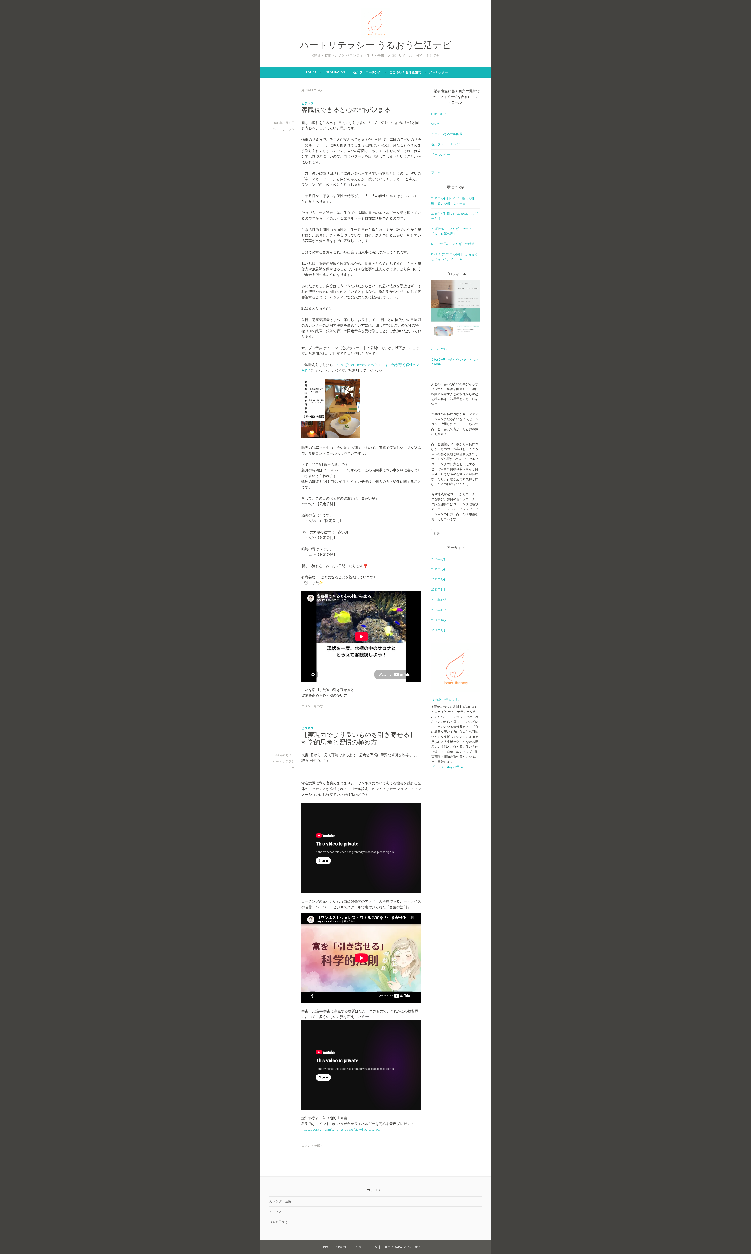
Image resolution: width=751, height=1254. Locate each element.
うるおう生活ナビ (445, 699)
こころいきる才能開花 (405, 72)
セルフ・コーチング (367, 72)
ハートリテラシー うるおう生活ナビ (375, 46)
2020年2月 (438, 579)
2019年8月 (438, 630)
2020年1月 (438, 589)
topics (311, 72)
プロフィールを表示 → (447, 767)
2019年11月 (439, 610)
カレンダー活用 (280, 1201)
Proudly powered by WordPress (350, 1247)
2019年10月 (439, 620)
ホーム (436, 172)
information (335, 72)
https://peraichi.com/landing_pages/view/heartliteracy (340, 1129)
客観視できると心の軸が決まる (346, 110)
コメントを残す (312, 706)
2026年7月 (438, 559)
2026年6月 (438, 569)
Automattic (417, 1247)
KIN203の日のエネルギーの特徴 (452, 244)
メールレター (438, 72)
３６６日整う (278, 1222)
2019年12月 (439, 600)
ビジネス (307, 103)
